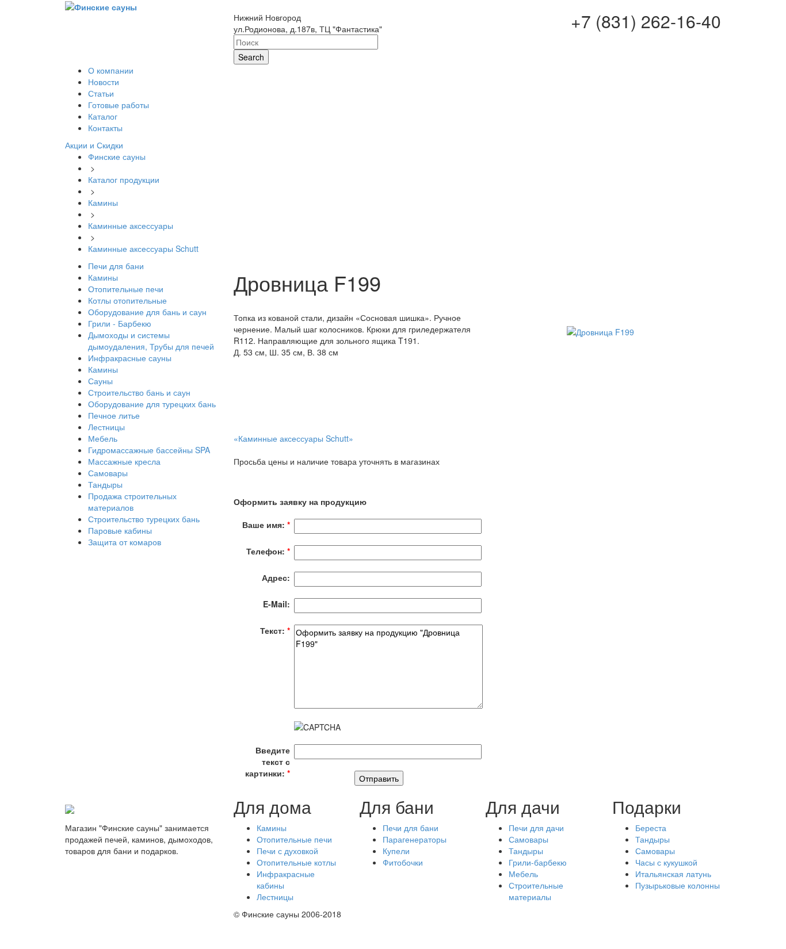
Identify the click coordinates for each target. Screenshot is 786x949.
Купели (396, 850)
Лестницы (275, 896)
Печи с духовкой (287, 850)
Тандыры (526, 850)
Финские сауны (117, 156)
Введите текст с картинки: (267, 761)
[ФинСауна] (101, 6)
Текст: (275, 630)
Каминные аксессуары (130, 225)
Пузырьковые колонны (677, 885)
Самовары (528, 839)
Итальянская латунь (673, 873)
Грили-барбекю (538, 862)
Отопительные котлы (296, 862)
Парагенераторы (415, 839)
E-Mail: (276, 604)
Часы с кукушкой (666, 862)
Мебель (523, 873)
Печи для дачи (536, 827)
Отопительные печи (294, 839)
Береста (650, 827)
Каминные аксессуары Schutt (143, 248)
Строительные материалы (536, 890)
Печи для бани (410, 827)
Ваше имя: (266, 524)
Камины (103, 202)
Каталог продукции (123, 179)
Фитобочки (403, 862)
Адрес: (276, 577)
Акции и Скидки (94, 145)
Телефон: (268, 551)
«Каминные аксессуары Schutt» (293, 438)
